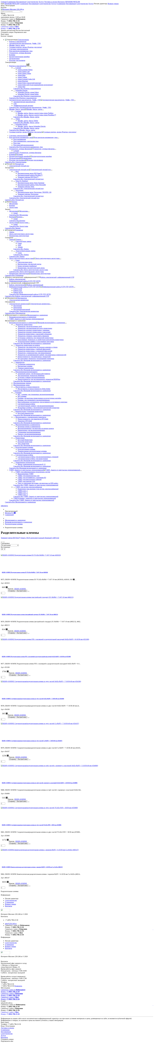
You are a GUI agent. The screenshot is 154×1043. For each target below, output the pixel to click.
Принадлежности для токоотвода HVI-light (33, 419)
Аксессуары (13, 207)
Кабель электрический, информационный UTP (57, 277)
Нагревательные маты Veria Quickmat (31, 183)
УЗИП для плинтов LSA (26, 481)
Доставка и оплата (50, 2)
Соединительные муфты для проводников (33, 459)
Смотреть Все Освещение (14, 275)
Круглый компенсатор (26, 413)
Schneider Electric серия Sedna (28, 94)
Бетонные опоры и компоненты (29, 426)
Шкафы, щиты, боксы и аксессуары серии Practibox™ (37, 115)
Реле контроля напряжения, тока (20, 51)
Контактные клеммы (25, 366)
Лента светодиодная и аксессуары (21, 234)
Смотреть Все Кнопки (17, 220)
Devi (17, 171)
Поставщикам (21, 2)
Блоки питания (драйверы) (27, 266)
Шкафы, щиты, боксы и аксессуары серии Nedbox (35, 113)
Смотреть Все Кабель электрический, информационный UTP (27, 296)
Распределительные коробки (19, 57)
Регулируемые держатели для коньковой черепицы (36, 358)
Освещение (19, 230)
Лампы (11, 232)
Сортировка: (5, 543)
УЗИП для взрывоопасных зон (28, 476)
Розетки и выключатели (17, 41)
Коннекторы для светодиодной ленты (31, 268)
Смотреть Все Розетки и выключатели (27, 88)
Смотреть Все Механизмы (18, 215)
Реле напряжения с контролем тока (25, 141)
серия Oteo (21, 87)
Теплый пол (19, 164)
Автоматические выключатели (24, 102)
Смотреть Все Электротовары (15, 162)
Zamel (15, 213)
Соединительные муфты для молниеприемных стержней (38, 457)
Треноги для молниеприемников (29, 434)
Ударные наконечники (26, 368)
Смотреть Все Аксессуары (18, 226)
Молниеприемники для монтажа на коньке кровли (36, 428)
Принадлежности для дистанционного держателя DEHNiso (39, 379)
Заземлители (20, 362)
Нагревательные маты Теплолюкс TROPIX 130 (34, 192)
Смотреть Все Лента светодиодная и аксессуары (30, 270)
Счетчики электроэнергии (18, 49)
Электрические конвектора (19, 300)
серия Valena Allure (24, 73)
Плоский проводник (25, 442)
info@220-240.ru (11, 923)
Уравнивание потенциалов (25, 462)
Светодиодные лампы (23, 241)
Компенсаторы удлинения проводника (29, 411)
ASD (19, 245)
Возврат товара (113, 4)
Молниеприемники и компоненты (28, 425)
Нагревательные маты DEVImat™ (30, 173)
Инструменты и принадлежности (27, 387)
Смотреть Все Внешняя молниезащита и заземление (32, 343)
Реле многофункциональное (23, 145)
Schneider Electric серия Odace (28, 92)
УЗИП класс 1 (23, 491)
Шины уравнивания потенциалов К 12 (31, 464)
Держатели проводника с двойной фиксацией (34, 349)
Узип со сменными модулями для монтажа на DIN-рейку (38, 483)
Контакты (61, 2)
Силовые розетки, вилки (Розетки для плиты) (25, 47)
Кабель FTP (17, 290)
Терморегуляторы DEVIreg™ (28, 177)
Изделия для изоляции (17, 60)
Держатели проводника (24, 324)
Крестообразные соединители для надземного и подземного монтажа (42, 402)
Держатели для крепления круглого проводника (35, 328)
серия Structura (23, 81)
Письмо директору (100, 4)
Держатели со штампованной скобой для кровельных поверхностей (42, 355)
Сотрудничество (32, 2)
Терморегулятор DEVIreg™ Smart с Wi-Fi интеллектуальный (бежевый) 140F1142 (30, 538)
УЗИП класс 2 (23, 493)
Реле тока (16, 143)
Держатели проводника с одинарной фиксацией (35, 351)
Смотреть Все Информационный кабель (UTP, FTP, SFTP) (30, 294)
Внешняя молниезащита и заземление (22, 317)
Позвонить (18, 986)
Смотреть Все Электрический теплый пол (28, 179)
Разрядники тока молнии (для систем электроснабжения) (38, 489)
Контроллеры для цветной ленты (29, 264)
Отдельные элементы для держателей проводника (35, 338)
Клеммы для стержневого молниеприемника (34, 400)
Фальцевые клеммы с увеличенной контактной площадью (38, 408)
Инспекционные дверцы (22, 383)
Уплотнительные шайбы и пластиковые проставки (36, 341)
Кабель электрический (17, 279)
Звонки (14, 202)
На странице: (5, 547)
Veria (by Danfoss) (22, 181)
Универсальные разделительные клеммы (32, 451)
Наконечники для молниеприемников (31, 430)
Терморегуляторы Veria (26, 186)
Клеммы (12, 55)
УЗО (15, 104)
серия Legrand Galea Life (26, 79)
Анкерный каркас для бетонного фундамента (34, 374)
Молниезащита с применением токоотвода (31, 417)
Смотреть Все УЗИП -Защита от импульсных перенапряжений (35, 485)
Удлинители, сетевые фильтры (20, 53)
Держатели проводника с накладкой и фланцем (35, 334)
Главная (3, 2)
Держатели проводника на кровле (28, 345)
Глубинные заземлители (26, 364)
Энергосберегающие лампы (25, 251)
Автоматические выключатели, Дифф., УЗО (25, 43)
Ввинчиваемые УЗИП (25, 474)
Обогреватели (22, 298)
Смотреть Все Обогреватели (15, 313)
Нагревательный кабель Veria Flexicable (32, 185)
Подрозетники (14, 58)
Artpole (20, 247)
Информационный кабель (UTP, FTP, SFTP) (25, 281)
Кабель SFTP (18, 292)
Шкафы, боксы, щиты (17, 45)
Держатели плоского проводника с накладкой (34, 332)
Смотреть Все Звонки (13, 228)
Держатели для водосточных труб (30, 326)
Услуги (41, 2)
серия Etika (21, 75)
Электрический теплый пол (19, 166)
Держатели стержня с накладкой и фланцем (33, 336)
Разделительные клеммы (24, 447)
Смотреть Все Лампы (21, 249)
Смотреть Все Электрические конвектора (24, 311)
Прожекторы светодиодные (19, 236)
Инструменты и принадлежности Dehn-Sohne (34, 389)
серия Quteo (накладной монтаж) (29, 83)
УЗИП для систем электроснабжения (29, 487)
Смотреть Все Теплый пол (14, 200)
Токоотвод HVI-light (25, 421)
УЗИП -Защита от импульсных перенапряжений (26, 319)
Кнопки (12, 205)
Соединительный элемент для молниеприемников (36, 406)
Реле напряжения (19, 139)
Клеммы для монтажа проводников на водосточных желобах (39, 398)
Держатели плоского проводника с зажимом (33, 330)
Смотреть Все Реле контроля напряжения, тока (26, 147)
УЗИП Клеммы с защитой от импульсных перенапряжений (34, 498)
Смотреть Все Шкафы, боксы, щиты (26, 117)
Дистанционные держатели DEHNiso (31, 375)
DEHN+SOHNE (20, 589)
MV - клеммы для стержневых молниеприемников (36, 394)
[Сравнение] (28, 591)
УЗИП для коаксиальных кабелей (29, 479)
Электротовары (23, 40)
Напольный (17, 307)
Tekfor (18, 119)
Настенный (17, 306)
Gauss (20, 243)
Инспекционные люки (21, 385)
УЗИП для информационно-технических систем (33, 472)
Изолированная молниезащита (26, 372)
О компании (11, 2)
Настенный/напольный (21, 309)
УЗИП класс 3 (23, 494)
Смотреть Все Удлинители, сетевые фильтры (25, 152)
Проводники (20, 438)
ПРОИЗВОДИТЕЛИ (72, 2)
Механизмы (13, 203)
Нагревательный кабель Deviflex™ (30, 175)
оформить (4, 506)
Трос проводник (23, 443)
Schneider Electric (22, 90)
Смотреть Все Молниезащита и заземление (20, 502)
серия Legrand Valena (25, 70)
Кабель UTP (17, 289)
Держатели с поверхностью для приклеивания (34, 353)
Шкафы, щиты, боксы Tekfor (28, 121)
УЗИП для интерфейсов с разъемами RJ (32, 477)
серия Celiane (22, 77)
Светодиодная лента (25, 262)
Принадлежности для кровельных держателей (34, 357)
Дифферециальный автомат (23, 105)
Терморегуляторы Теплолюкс (28, 194)
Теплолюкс (19, 190)
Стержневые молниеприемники (29, 432)
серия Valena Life (24, 71)
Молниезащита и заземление (37, 315)
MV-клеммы (22, 396)
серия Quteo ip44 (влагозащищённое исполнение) (35, 85)
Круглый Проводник (25, 440)
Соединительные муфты (26, 404)
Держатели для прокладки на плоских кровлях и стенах (38, 347)
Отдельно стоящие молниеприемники (31, 377)
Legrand (18, 68)
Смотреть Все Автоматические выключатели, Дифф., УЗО (30, 107)
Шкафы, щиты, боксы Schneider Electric (32, 126)
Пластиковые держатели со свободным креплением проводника (41, 340)
